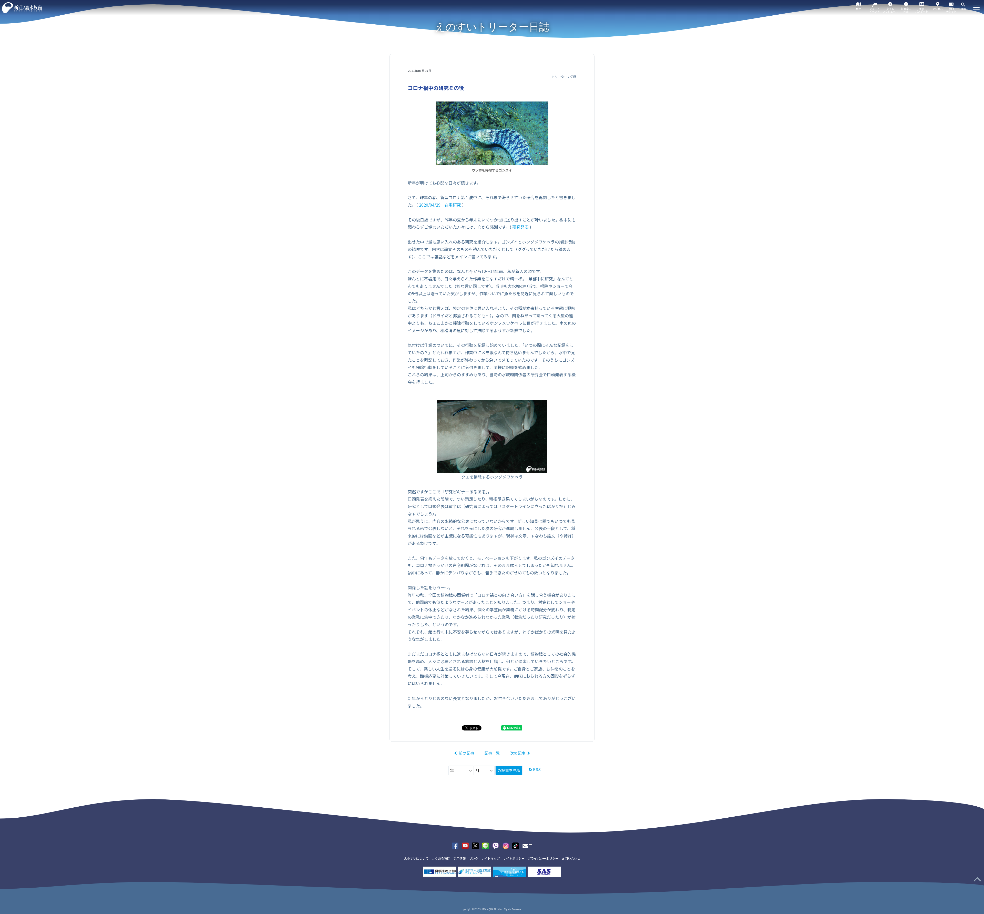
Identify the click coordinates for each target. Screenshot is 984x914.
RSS (537, 769)
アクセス (937, 9)
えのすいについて (416, 858)
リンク (473, 858)
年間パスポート (921, 10)
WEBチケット (951, 10)
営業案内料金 (906, 10)
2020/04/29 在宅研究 (440, 205)
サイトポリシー (514, 858)
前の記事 (466, 753)
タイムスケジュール (890, 10)
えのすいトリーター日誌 (492, 27)
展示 (858, 9)
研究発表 (520, 227)
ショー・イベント (874, 10)
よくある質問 (441, 858)
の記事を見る (508, 770)
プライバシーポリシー (543, 858)
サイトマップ (490, 858)
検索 (963, 9)
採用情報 (459, 858)
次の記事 (517, 753)
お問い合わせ (571, 858)
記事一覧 (492, 753)
